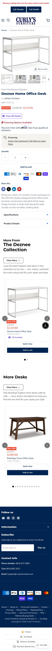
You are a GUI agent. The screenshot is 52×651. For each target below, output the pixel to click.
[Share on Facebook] (3, 189)
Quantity (5, 151)
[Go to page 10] (34, 486)
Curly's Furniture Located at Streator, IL (21, 619)
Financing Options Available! (17, 122)
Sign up (41, 547)
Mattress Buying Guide (24, 616)
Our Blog (43, 619)
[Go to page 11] (36, 486)
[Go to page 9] (32, 486)
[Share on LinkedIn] (14, 189)
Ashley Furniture (12, 98)
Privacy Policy (10, 613)
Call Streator (18, 9)
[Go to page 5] (22, 486)
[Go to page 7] (27, 486)
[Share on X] (9, 189)
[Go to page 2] (27, 359)
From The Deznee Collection (14, 89)
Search (4, 607)
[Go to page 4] (20, 486)
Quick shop (27, 344)
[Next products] (47, 318)
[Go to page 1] (25, 360)
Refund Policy (22, 610)
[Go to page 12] (39, 486)
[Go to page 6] (25, 486)
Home (4, 30)
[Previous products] (4, 318)
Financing (9, 610)
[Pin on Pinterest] (19, 189)
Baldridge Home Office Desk (20, 458)
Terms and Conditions (29, 607)
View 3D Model (13, 116)
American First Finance (28, 613)
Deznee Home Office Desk (19, 331)
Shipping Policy (37, 610)
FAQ (42, 613)
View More (12, 260)
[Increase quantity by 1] (25, 157)
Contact (44, 607)
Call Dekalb (34, 9)
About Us (14, 607)
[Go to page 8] (29, 486)
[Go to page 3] (17, 486)
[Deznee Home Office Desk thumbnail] (7, 79)
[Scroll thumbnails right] (48, 79)
